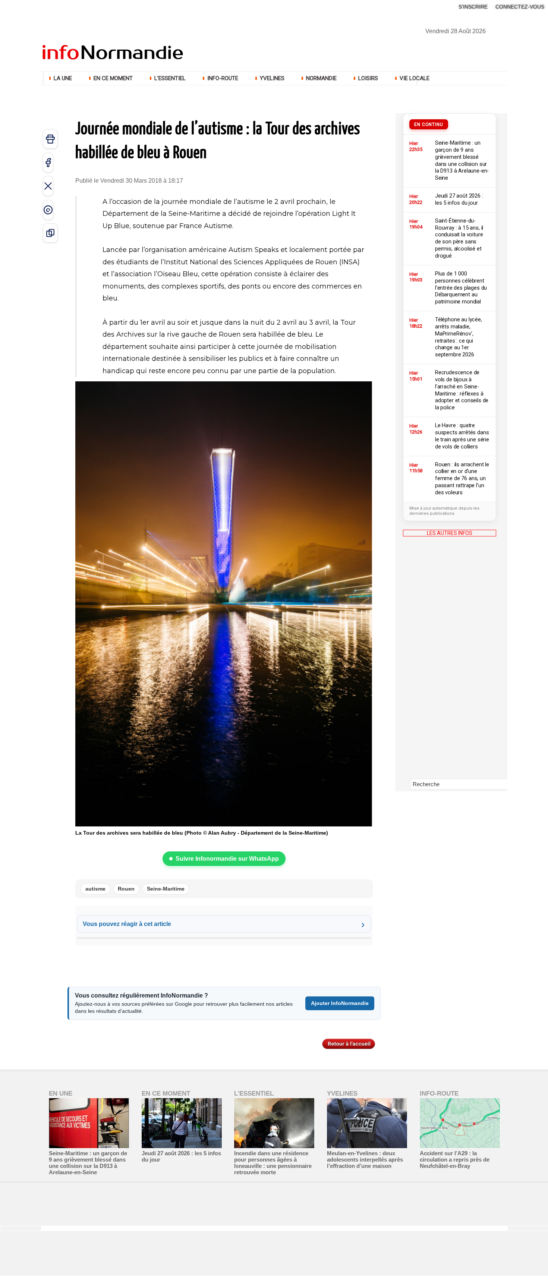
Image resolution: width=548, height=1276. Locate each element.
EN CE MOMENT (113, 78)
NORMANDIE (321, 78)
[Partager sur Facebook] (48, 162)
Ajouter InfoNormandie (340, 1003)
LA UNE (62, 78)
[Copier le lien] (50, 233)
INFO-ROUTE (223, 78)
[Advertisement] (449, 663)
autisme (95, 889)
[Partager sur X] (48, 186)
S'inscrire (473, 7)
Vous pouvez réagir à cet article (127, 924)
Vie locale (413, 78)
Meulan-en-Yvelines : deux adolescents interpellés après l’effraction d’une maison (365, 1159)
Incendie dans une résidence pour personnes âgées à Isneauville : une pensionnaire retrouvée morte (273, 1162)
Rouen (126, 889)
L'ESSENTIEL (170, 78)
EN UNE (60, 1093)
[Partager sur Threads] (48, 210)
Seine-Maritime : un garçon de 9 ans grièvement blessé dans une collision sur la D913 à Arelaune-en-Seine (88, 1162)
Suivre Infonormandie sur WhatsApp (227, 859)
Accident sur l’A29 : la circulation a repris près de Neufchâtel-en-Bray (454, 1159)
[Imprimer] (50, 139)
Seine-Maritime (166, 889)
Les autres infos (449, 533)
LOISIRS (368, 78)
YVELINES (272, 78)
